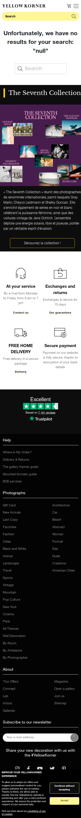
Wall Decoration (14, 636)
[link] (24, 6)
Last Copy (10, 520)
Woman (57, 534)
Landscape (11, 563)
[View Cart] (68, 5)
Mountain (9, 592)
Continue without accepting (64, 788)
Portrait (57, 542)
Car (54, 512)
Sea (55, 549)
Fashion (8, 534)
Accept (64, 801)
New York (10, 607)
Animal (8, 556)
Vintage (8, 585)
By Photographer (15, 658)
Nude (56, 556)
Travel (7, 570)
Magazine (61, 681)
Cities (7, 542)
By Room (9, 643)
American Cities (63, 570)
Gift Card (9, 505)
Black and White (14, 549)
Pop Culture (11, 600)
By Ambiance (12, 650)
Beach (56, 520)
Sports (8, 578)
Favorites (9, 527)
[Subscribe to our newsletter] (74, 737)
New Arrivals (12, 512)
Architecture (61, 505)
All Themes (11, 629)
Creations (59, 563)
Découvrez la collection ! (42, 243)
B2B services (12, 481)
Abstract (58, 527)
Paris (6, 621)
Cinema (8, 614)
